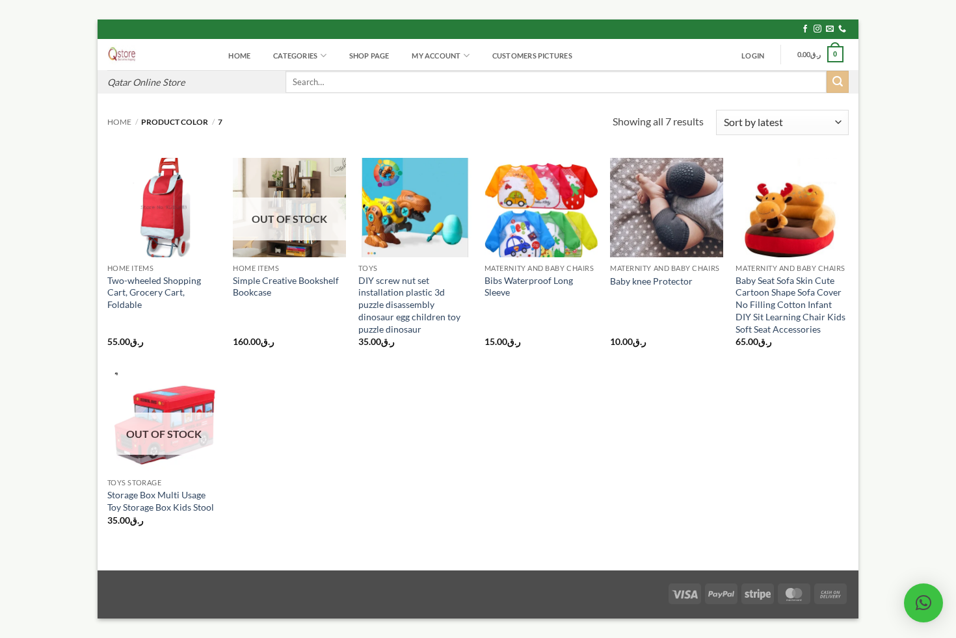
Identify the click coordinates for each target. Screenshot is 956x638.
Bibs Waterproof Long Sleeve (529, 286)
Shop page (369, 55)
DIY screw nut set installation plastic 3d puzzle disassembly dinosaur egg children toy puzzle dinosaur (409, 305)
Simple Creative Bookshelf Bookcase (286, 286)
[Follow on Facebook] (805, 29)
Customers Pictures (532, 55)
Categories (295, 55)
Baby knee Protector (651, 281)
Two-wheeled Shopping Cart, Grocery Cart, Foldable (154, 292)
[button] (753, 56)
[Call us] (842, 29)
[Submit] (838, 82)
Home (239, 55)
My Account (436, 55)
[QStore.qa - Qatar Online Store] (155, 54)
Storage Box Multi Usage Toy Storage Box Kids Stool (160, 501)
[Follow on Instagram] (817, 29)
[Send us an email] (830, 29)
